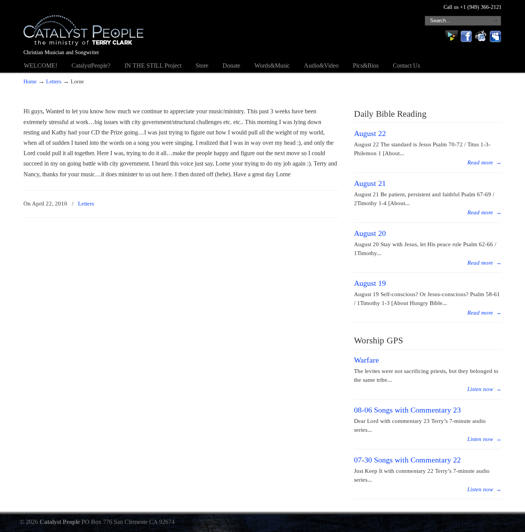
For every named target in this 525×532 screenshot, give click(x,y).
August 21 (370, 183)
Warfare (366, 360)
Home (30, 81)
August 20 (370, 233)
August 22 (370, 133)
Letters (53, 81)
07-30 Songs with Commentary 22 (407, 460)
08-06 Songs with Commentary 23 (407, 410)
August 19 (370, 283)
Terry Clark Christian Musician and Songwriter (83, 25)
